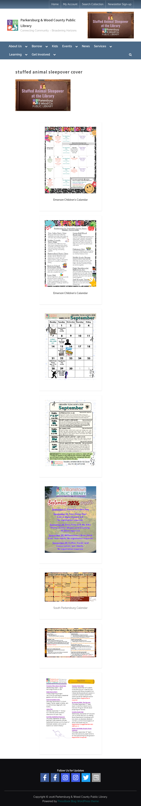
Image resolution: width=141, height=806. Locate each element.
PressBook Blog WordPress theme (78, 801)
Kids (55, 46)
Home (55, 4)
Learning (15, 54)
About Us (15, 46)
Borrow (37, 46)
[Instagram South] (75, 777)
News (86, 46)
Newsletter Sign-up (119, 4)
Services (100, 46)
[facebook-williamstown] (55, 777)
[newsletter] (96, 777)
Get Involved (41, 54)
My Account (70, 4)
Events (67, 46)
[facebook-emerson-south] (44, 777)
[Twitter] (86, 777)
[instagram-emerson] (65, 777)
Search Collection (92, 4)
